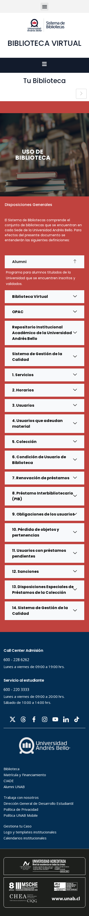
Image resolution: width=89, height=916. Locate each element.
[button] (44, 7)
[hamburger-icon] (81, 94)
